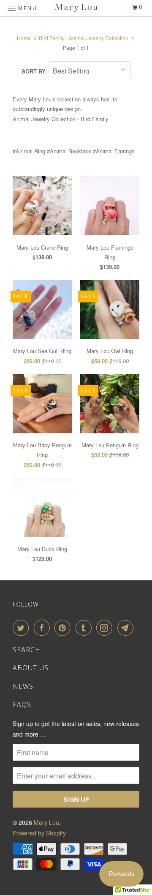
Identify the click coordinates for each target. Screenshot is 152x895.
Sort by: (35, 71)
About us (31, 667)
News (23, 686)
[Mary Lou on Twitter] (22, 628)
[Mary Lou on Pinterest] (64, 628)
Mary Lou (46, 822)
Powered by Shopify (39, 833)
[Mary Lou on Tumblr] (85, 628)
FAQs (22, 704)
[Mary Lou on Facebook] (43, 628)
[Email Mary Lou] (127, 628)
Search (27, 649)
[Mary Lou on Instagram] (106, 628)
